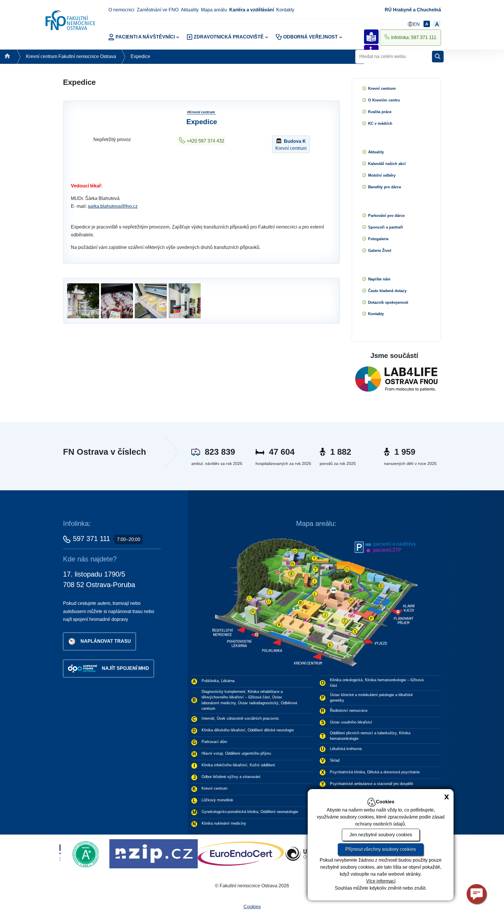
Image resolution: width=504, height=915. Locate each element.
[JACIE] (288, 853)
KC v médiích (380, 123)
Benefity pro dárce (384, 187)
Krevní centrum (291, 145)
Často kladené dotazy (387, 291)
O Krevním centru (384, 100)
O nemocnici (121, 9)
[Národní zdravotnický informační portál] (64, 853)
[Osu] (221, 853)
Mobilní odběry (382, 175)
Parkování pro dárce (386, 215)
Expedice (140, 56)
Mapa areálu (214, 9)
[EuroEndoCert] (151, 853)
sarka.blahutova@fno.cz (113, 206)
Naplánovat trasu (105, 641)
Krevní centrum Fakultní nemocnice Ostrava (71, 56)
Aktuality (190, 9)
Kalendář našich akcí (387, 163)
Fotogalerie (378, 239)
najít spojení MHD (125, 668)
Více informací (381, 881)
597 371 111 (91, 538)
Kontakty (285, 9)
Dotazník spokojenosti (388, 302)
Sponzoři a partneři (385, 227)
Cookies (252, 906)
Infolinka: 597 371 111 (413, 37)
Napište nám (379, 279)
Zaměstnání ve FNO (157, 9)
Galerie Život (379, 250)
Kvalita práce (379, 112)
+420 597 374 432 (205, 140)
